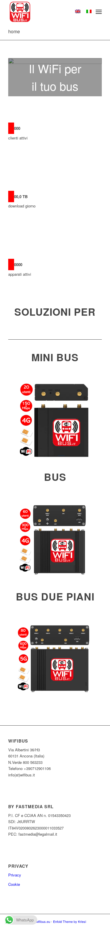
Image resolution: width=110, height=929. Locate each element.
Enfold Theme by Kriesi (69, 921)
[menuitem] (99, 12)
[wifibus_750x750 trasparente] (45, 11)
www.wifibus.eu (39, 921)
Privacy (14, 875)
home (14, 31)
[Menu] (99, 12)
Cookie (14, 884)
